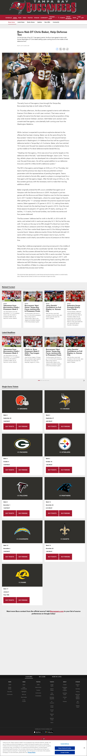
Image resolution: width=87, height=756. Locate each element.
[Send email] (64, 50)
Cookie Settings (65, 743)
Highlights (24, 691)
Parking (77, 691)
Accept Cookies (65, 752)
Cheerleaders (38, 695)
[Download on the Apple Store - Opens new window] (37, 732)
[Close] (84, 748)
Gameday (78, 688)
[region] (43, 748)
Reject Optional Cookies (64, 748)
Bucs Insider (24, 697)
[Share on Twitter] (60, 50)
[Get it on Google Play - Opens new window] (49, 733)
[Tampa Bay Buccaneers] (43, 740)
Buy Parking (23, 426)
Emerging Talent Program (65, 689)
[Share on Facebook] (57, 50)
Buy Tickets (10, 426)
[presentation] (84, 381)
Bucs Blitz (9, 691)
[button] (39, 380)
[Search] (58, 17)
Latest (9, 684)
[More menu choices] (56, 17)
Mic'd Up (24, 694)
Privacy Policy (31, 752)
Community (9, 694)
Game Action (38, 687)
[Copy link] (67, 49)
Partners (65, 701)
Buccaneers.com (57, 611)
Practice (38, 690)
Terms (51, 722)
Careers (65, 684)
